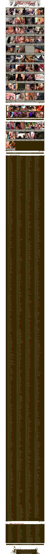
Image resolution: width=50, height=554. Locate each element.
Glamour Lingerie (19, 401)
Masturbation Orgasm (28, 302)
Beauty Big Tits (10, 329)
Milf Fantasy (27, 379)
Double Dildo (18, 279)
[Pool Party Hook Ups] (30, 71)
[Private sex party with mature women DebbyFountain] (30, 138)
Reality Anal (36, 193)
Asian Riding (9, 281)
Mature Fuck (27, 328)
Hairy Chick (18, 433)
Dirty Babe (18, 266)
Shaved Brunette (37, 273)
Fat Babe (18, 317)
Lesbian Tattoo (28, 280)
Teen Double (36, 389)
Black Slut (9, 402)
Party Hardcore (28, 488)
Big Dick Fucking (10, 363)
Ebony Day (18, 541)
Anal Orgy (9, 237)
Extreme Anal (18, 306)
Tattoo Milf (36, 370)
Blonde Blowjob (10, 418)
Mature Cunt (27, 318)
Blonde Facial (10, 423)
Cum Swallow (18, 237)
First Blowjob (19, 345)
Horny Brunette (19, 474)
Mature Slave (27, 354)
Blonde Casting (10, 419)
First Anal (18, 344)
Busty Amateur (10, 497)
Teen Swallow (36, 414)
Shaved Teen (36, 280)
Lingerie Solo (28, 292)
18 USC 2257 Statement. (25, 553)
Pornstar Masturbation (29, 507)
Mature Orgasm (28, 343)
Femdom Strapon (19, 335)
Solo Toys (36, 325)
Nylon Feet (27, 447)
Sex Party (36, 262)
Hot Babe (18, 488)
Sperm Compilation (37, 329)
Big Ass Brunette (10, 342)
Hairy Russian (19, 443)
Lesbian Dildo (28, 248)
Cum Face (18, 228)
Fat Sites (27, 536)
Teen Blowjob (36, 380)
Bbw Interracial (10, 306)
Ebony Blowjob (19, 288)
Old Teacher (27, 460)
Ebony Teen (18, 302)
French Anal (18, 360)
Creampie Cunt (19, 220)
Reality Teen (36, 194)
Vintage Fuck (36, 455)
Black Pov (9, 399)
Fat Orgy (18, 326)
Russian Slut (36, 248)
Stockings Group (37, 347)
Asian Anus (9, 255)
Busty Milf (9, 508)
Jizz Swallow (27, 203)
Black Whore (9, 411)
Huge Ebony (18, 498)
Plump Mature (27, 499)
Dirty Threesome (19, 274)
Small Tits (36, 311)
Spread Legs (36, 333)
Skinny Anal (36, 289)
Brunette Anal (10, 469)
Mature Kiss (27, 333)
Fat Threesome (19, 329)
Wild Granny (36, 491)
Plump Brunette (28, 498)
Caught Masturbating (11, 514)
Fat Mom (18, 325)
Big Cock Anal (10, 353)
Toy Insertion (37, 435)
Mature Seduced (28, 352)
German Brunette (19, 378)
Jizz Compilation (28, 200)
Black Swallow (10, 406)
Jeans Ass (27, 198)
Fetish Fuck (18, 337)
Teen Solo (36, 410)
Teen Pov (36, 405)
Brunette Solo (10, 491)
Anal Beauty (9, 226)
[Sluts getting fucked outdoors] (30, 129)
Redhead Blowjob (37, 198)
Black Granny (9, 391)
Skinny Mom (36, 300)
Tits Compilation (37, 432)
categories (14, 119)
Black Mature (9, 393)
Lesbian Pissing (28, 265)
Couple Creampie (19, 211)
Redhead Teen (36, 209)
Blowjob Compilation (11, 443)
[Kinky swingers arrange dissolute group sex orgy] (10, 33)
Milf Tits (27, 401)
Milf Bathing (27, 371)
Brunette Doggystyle (11, 479)
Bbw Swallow (9, 320)
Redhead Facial (37, 201)
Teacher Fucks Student (38, 372)
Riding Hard (36, 225)
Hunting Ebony (28, 531)
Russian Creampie (37, 235)
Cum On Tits (18, 234)
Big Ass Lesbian (10, 346)
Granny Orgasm (19, 419)
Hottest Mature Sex (38, 527)
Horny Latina (18, 480)
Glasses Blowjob (19, 402)
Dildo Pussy (18, 263)
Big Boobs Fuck (10, 351)
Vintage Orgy (36, 463)
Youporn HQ (10, 540)
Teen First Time (37, 393)
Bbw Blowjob (9, 301)
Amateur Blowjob (10, 163)
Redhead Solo (36, 208)
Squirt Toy (36, 338)
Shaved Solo (36, 279)
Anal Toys (9, 245)
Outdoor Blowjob (28, 471)
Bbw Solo (9, 317)
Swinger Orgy (36, 366)
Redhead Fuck (36, 202)
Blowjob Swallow (10, 445)
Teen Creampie (37, 384)
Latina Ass (27, 220)
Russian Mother (37, 244)
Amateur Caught (10, 166)
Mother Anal (27, 426)
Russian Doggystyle (37, 236)
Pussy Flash (36, 175)
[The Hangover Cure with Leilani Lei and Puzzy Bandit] (20, 52)
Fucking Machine (19, 371)
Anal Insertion (10, 235)
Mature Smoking (28, 356)
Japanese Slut (28, 194)
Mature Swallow (28, 361)
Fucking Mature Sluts (29, 540)
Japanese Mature (28, 189)
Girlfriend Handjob (19, 399)
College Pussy (19, 201)
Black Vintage (10, 410)
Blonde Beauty (10, 415)
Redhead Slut (36, 207)
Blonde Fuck (9, 425)
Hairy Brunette (19, 432)
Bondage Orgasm (10, 447)
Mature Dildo (27, 319)
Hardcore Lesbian (19, 452)
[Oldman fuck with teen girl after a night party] (20, 90)
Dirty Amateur (19, 265)
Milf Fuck (27, 381)
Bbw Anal (9, 300)
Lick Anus (27, 288)
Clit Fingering (19, 185)
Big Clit (9, 352)
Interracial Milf (19, 518)
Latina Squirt (28, 235)
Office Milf (27, 452)
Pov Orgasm (27, 518)
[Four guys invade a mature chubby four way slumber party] (30, 90)
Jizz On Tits (27, 202)
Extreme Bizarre (19, 307)
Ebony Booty (18, 289)
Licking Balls (28, 290)
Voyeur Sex (36, 469)
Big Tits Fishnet (10, 369)
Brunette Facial (10, 480)
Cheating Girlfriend (19, 157)
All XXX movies (25, 111)
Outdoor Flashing (28, 472)
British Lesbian (10, 463)
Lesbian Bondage (28, 244)
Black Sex (9, 401)
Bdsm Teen (9, 325)
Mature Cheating (28, 315)
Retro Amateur (37, 211)
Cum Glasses (18, 229)
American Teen (10, 225)
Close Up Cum (18, 191)
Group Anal (18, 423)
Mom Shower (27, 415)
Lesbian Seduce (28, 270)
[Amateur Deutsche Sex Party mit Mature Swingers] (39, 24)
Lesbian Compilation (28, 246)
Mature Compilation (28, 316)
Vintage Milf (36, 460)
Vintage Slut (36, 464)
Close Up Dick (19, 192)
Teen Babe (36, 378)
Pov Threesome (37, 156)
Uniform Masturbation (38, 444)
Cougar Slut (18, 209)
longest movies (28, 119)
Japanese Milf (28, 190)
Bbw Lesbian (9, 308)
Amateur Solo (9, 201)
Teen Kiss (36, 399)
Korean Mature (28, 217)
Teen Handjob (36, 398)
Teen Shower (36, 408)
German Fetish (19, 382)
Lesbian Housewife (28, 254)
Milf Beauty (27, 372)
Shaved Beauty (37, 270)
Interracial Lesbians (20, 517)
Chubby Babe (18, 166)
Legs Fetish (27, 238)
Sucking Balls (37, 354)
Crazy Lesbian (19, 217)
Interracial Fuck (19, 514)
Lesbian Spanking (28, 275)
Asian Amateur (10, 253)
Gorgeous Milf (19, 409)
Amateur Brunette (10, 164)
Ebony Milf (18, 297)
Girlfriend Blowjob (19, 396)
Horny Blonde (18, 472)
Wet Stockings (37, 474)
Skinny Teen (36, 301)
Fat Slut (18, 327)
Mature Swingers (28, 362)
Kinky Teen (27, 209)
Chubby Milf (18, 172)
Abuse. (31, 553)
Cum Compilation (19, 226)
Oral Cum (27, 463)
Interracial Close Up (20, 509)
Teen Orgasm (36, 402)
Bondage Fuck (9, 446)
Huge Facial (18, 499)
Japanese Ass (27, 171)
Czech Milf (18, 254)
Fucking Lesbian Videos (29, 539)
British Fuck (9, 461)
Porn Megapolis (37, 541)
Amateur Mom (9, 190)
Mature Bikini (28, 311)
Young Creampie (37, 508)
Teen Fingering (37, 392)
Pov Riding (27, 519)
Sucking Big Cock (37, 355)
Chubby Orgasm (19, 173)
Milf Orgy (27, 387)
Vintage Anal (36, 451)
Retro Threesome (37, 221)
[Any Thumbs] (39, 129)
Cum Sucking (18, 236)
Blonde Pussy (9, 436)
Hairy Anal (18, 429)
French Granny (19, 365)
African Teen (9, 157)
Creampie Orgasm (19, 221)
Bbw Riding (9, 316)
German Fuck (18, 383)
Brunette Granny (10, 482)
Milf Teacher (27, 399)
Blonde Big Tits (10, 416)
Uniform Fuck (36, 443)
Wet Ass (36, 470)
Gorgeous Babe (19, 405)
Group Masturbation (19, 426)
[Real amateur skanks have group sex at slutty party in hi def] (20, 138)
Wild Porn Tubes (10, 538)
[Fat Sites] (20, 99)
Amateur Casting (10, 165)
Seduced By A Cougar (37, 257)
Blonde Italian (10, 429)
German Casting (19, 379)
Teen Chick (36, 382)
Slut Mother (36, 309)
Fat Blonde (18, 318)
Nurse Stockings (28, 444)
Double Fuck (18, 280)
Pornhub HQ (40, 117)
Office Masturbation (28, 451)
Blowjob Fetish (10, 444)
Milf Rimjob (27, 391)
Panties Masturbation (29, 481)
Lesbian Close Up (28, 245)
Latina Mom (27, 229)
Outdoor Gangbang (28, 474)
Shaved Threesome (37, 281)
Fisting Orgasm (19, 354)
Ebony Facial (18, 290)
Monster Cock (27, 420)
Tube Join (32, 111)
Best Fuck (9, 336)
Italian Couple (28, 164)
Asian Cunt (9, 261)
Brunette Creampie (10, 478)
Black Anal (9, 382)
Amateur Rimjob (10, 198)
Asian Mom (9, 275)
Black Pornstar (10, 398)
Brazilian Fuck (10, 453)
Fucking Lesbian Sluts (29, 538)
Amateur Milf (9, 189)
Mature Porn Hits (37, 537)
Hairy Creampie (19, 434)
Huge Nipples (18, 501)
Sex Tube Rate (19, 532)
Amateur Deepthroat (10, 175)
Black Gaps (19, 537)
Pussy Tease (36, 183)
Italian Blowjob (28, 162)
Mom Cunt (27, 408)
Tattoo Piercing (37, 371)
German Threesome (19, 392)
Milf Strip (27, 396)
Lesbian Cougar (28, 247)
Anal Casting (9, 227)
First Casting (19, 346)
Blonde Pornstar (10, 434)
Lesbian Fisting (28, 252)
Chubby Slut (18, 175)
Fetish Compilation (19, 336)
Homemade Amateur (19, 460)
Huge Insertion (19, 500)
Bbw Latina (9, 307)
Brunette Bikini (10, 474)
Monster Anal (27, 419)
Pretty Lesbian (37, 162)
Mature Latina (28, 335)
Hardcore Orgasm (19, 454)
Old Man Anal (27, 456)
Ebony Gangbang (19, 292)
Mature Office (28, 342)
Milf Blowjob (27, 374)
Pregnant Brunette (37, 158)
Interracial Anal (19, 506)
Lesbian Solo (27, 274)
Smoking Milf (36, 316)
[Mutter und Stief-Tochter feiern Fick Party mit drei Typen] (20, 33)
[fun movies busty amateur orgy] (39, 90)
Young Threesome (37, 517)
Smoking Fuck (36, 315)
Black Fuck (9, 390)
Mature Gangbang (28, 329)
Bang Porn (10, 117)
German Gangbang (19, 384)
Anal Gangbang (10, 234)
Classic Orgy (18, 183)
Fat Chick (18, 320)
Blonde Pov (9, 435)
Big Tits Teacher (10, 374)
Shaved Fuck (36, 275)
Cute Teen (18, 248)
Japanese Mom (27, 191)
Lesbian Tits (27, 284)
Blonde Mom (9, 432)
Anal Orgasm (9, 236)
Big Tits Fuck (10, 370)
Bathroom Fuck (10, 299)
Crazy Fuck (18, 216)
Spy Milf (36, 336)
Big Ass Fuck (9, 344)
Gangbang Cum (18, 372)
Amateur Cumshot (10, 173)
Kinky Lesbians (28, 207)
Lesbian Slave (28, 272)
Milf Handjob (27, 383)
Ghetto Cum (18, 393)
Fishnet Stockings (19, 353)
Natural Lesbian (28, 436)
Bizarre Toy (9, 381)
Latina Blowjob (28, 221)
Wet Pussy (36, 473)
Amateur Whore (10, 211)
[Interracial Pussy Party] (39, 99)
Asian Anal (9, 254)
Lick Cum (27, 289)
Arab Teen (9, 252)
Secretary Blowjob (37, 253)
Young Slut (36, 514)
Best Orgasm (9, 338)
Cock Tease (18, 198)
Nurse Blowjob (28, 443)
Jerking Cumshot (28, 199)
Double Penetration (19, 281)
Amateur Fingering (10, 180)
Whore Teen (36, 481)
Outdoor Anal (27, 470)
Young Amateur (37, 499)
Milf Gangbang (28, 382)
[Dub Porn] (30, 80)
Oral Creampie (28, 462)
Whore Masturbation (37, 478)
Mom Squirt (27, 417)
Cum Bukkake (18, 225)
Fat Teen (18, 328)
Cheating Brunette (10, 519)
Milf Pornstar (28, 389)
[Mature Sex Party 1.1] (10, 14)
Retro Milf (36, 218)
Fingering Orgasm (19, 342)
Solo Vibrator (37, 326)
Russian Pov (36, 246)
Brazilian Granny (10, 454)
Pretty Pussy (36, 163)
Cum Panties (18, 235)
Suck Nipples (36, 353)
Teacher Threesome (37, 375)
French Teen (18, 369)
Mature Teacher (28, 364)
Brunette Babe (10, 470)
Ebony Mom (18, 298)
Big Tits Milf (10, 373)
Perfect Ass (27, 491)
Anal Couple (9, 229)
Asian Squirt (9, 284)
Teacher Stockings (37, 374)
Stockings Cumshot (37, 343)
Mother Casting (28, 428)
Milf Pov (27, 390)
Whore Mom (36, 479)
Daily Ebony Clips (20, 538)
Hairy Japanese (19, 437)
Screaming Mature (37, 252)
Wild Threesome (37, 498)
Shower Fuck (36, 283)
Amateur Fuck (9, 181)
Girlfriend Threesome (20, 400)
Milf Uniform (27, 402)
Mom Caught (27, 406)
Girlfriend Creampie (19, 397)
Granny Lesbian (19, 417)
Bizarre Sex (9, 380)
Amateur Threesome (10, 209)
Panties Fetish (28, 480)
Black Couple (9, 388)
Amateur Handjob (10, 184)
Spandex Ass (36, 327)
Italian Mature (28, 167)
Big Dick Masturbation (11, 364)
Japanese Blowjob (28, 174)
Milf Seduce (27, 392)
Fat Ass (18, 316)
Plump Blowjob (28, 497)
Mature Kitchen (28, 334)
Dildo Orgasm (18, 262)
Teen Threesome (37, 416)
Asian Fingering (10, 264)
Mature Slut (27, 355)
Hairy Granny (18, 436)
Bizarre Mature (10, 379)
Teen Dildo (36, 387)
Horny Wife (18, 487)
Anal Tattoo (9, 243)
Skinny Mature (37, 298)
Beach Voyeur (9, 327)
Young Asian (36, 501)
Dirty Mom (18, 271)
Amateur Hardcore (10, 185)
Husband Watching (19, 505)
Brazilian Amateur (10, 451)
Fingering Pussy (19, 343)
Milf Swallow (27, 398)
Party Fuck (27, 487)
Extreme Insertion (19, 309)
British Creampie (10, 460)
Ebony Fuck (18, 291)
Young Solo (36, 515)
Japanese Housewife (28, 184)
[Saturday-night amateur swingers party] (30, 24)
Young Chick (36, 506)
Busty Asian (9, 499)
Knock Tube (19, 528)
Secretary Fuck (37, 254)
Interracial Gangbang (20, 515)
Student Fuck (36, 351)
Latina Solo (27, 234)
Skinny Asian (36, 290)
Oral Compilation (28, 461)
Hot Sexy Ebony (28, 529)
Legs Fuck (27, 239)
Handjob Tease (19, 447)
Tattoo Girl (36, 369)
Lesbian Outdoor (28, 264)
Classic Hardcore (19, 180)
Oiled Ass (27, 454)
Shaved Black (36, 271)
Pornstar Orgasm (28, 508)
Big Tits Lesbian (10, 372)
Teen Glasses (36, 396)
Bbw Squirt (9, 318)
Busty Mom (9, 509)
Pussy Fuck (36, 176)
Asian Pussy (9, 280)
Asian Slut (9, 282)
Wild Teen (36, 497)
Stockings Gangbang (37, 346)
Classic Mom (18, 182)
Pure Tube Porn (19, 530)
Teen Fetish (36, 391)
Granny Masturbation (19, 418)
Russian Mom (36, 243)
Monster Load (27, 423)
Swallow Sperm (37, 363)
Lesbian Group (28, 253)
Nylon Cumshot (28, 446)
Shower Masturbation (37, 284)
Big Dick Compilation (11, 361)
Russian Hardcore (37, 239)
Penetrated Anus (28, 489)
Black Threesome (10, 408)
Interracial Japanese (20, 516)
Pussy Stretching (37, 181)
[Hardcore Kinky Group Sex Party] (10, 99)
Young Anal (36, 500)
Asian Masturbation (10, 272)
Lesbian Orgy (27, 263)
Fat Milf (18, 324)
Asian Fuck (9, 266)
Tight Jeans (36, 429)
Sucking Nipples (37, 360)
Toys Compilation (37, 436)
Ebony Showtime (28, 527)
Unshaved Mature (37, 445)
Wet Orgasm (36, 472)
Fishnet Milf (18, 352)
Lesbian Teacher (28, 281)
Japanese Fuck (28, 180)
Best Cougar (9, 335)
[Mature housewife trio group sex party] (10, 138)
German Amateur (19, 373)
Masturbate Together (28, 301)
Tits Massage (36, 434)
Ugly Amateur (36, 437)
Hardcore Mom (18, 453)
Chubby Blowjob (19, 167)
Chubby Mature (19, 171)
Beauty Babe (9, 328)
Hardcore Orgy (19, 455)
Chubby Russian (19, 174)
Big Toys (9, 375)
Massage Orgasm (28, 300)
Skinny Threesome (37, 302)
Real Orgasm (36, 192)
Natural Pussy (28, 438)
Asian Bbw (9, 257)
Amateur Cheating (10, 167)
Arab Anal (9, 248)
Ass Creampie (9, 288)
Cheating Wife (19, 163)
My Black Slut (28, 532)
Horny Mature (18, 481)
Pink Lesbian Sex (37, 540)
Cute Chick (18, 245)
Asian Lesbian (10, 270)
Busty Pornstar (10, 510)
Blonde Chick (9, 420)
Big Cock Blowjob (10, 354)
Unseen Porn (10, 537)
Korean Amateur (28, 216)
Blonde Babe (9, 414)
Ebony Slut (18, 301)
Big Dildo (9, 365)
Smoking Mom (36, 317)
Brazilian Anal (10, 452)
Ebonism (18, 540)
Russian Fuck (36, 237)
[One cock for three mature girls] (20, 14)
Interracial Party (28, 157)
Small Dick (36, 310)
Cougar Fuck (18, 207)
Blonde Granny (10, 427)
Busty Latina (9, 506)
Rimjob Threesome (37, 227)
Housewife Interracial (20, 491)
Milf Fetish (27, 380)
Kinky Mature (27, 208)
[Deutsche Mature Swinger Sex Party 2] (30, 14)
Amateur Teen (9, 208)
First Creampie (19, 347)
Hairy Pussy (18, 442)
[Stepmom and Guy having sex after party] (39, 138)
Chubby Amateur (19, 164)
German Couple (19, 380)
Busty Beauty (9, 501)
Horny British (19, 473)
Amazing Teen (9, 217)
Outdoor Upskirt (28, 479)
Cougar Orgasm (19, 208)
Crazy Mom (18, 218)
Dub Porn (17, 117)
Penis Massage (28, 490)
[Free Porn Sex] (39, 14)
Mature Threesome (28, 365)
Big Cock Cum (9, 356)
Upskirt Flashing (37, 446)
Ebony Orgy (18, 300)
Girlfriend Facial (19, 398)
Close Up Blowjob (19, 189)
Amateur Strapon (10, 203)
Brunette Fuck (10, 481)
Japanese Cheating (28, 176)
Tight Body (36, 428)
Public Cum (36, 166)
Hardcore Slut (19, 456)
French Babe (18, 361)
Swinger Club (36, 364)
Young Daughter (37, 509)
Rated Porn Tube (19, 531)
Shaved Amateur (37, 266)
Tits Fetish (36, 433)
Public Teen (36, 172)
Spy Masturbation (37, 335)
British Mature (10, 464)
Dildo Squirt (18, 264)
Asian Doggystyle (10, 262)
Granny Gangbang (19, 414)
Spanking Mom (36, 328)
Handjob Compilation (19, 445)
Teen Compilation (37, 383)
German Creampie (19, 381)
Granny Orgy (18, 420)
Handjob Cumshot (19, 446)
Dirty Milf (18, 270)
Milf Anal (27, 369)
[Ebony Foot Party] (20, 80)
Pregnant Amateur (37, 157)
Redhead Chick (37, 199)
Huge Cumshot (18, 496)
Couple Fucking (19, 212)
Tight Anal (36, 425)
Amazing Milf (9, 216)
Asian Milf (9, 274)
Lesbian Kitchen (28, 256)
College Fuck (18, 200)
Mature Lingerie (28, 337)
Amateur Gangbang (10, 182)
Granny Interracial (19, 416)
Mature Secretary (28, 351)
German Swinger (19, 390)
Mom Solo (27, 416)
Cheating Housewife (19, 158)
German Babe (18, 375)
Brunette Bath (10, 471)
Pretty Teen (36, 164)
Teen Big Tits (37, 379)
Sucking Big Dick (37, 356)
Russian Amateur (37, 228)
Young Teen (36, 516)
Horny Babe (18, 470)
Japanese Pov (27, 193)
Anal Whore (9, 246)
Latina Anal (27, 219)
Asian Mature (9, 273)
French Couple (19, 363)
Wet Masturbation (37, 471)
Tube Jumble (10, 536)
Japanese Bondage (28, 175)
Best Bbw (9, 333)
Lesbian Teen (27, 282)
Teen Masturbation (37, 401)
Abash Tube (10, 541)
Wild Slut (36, 496)
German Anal (18, 374)
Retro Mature (36, 217)
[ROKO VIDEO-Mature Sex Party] (10, 24)
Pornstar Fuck (28, 506)
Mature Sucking (28, 360)
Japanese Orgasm (28, 192)
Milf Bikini (27, 373)
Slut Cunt (36, 308)
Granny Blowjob (19, 411)
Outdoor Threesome (28, 478)
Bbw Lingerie (9, 309)
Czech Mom (18, 255)
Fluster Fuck (25, 117)
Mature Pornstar (28, 347)
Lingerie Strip (28, 293)
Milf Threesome (28, 400)
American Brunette (10, 220)
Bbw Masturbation (10, 310)
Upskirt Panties (37, 447)
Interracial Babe (19, 507)
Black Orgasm (9, 396)
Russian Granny (37, 238)
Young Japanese (37, 510)
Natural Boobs (28, 435)
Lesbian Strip (28, 279)
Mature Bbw (27, 306)
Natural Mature (28, 437)
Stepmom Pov (36, 342)
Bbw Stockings (10, 319)
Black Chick (9, 387)
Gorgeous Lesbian (19, 408)
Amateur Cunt (9, 174)
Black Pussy (9, 400)
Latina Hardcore (28, 225)
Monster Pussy (28, 424)
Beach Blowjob (10, 326)
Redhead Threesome (37, 210)
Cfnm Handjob (9, 516)
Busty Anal (9, 498)
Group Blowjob (19, 424)
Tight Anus (36, 426)
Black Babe (9, 384)
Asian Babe (9, 256)
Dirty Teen (18, 273)
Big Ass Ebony (10, 343)
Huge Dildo (18, 497)
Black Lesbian (10, 392)
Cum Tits (18, 238)
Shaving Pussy (37, 282)
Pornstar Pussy (28, 509)
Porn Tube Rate (19, 529)
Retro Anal (36, 212)
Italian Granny (28, 165)
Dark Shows (19, 539)
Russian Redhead (37, 247)
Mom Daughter (27, 409)
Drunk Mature (18, 282)
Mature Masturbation (28, 338)
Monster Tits (27, 425)
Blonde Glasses (10, 426)
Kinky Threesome (28, 210)
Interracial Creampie (20, 510)
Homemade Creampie (19, 462)
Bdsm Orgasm (9, 324)
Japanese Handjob (28, 182)
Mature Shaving (28, 353)
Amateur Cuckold (10, 172)
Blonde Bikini (10, 417)
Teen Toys (36, 418)
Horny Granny (18, 479)
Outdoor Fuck (27, 473)
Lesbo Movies (37, 532)
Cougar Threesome (19, 210)
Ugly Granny (36, 438)
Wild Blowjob (36, 490)
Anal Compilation (10, 228)
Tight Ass (36, 427)
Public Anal (36, 165)
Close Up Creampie (19, 190)
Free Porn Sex (10, 111)
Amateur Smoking (10, 200)
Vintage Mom (36, 461)
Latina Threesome (28, 237)
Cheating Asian (10, 517)
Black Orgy (9, 397)
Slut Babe (36, 307)
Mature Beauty (28, 307)
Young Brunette (37, 505)
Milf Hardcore (28, 384)
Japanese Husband (28, 185)
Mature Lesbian (28, 336)
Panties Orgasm (28, 482)
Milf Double (27, 378)
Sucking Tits (36, 361)
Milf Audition (28, 370)
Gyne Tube (18, 527)
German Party (18, 389)
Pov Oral (27, 517)
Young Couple (36, 507)
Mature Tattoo (28, 363)
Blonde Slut (9, 437)
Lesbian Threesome (28, 283)
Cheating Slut (19, 162)
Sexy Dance (36, 265)
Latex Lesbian (28, 218)
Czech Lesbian (19, 252)
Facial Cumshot (19, 311)
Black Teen (9, 407)
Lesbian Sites (37, 530)
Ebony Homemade (19, 293)
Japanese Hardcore (28, 183)
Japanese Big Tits (28, 173)
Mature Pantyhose (28, 345)
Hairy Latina (18, 438)
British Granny (10, 462)
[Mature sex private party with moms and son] (10, 90)
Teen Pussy (36, 406)
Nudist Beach (27, 442)
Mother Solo (27, 433)
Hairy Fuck (18, 435)
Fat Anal (18, 315)
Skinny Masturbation (37, 297)
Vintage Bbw (36, 452)
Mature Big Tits (28, 310)
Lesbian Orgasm (28, 262)
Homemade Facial (19, 463)
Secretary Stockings (37, 255)
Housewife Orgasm (19, 492)
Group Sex (18, 427)
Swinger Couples (37, 365)
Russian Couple (37, 234)
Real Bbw (36, 184)
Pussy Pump (36, 180)
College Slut (18, 202)
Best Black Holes (19, 536)
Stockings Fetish (37, 344)
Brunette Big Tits (10, 473)
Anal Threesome (10, 244)
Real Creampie (37, 191)
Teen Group (36, 397)
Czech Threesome (19, 257)
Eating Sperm (18, 284)
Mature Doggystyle (28, 320)
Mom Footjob (27, 410)
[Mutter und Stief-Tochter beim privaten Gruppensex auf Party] (10, 71)
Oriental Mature (28, 469)
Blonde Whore (9, 442)
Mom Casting (27, 405)
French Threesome (19, 370)
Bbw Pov (9, 315)
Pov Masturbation (28, 516)
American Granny (10, 221)
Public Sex (36, 171)
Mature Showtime (37, 538)
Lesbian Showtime (37, 529)
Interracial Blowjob (19, 508)
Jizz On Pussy (28, 201)
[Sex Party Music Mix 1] (30, 33)
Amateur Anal (9, 158)
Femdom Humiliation (19, 333)
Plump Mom (27, 501)
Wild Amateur (36, 489)
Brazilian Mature (10, 455)
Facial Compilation (19, 310)
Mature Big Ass (28, 308)
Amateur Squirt (10, 202)
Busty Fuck (9, 505)
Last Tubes (32, 117)
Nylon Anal (27, 445)
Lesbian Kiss (27, 255)
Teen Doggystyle (37, 388)
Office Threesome (28, 453)
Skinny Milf (36, 299)
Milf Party (27, 388)
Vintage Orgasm (37, 462)
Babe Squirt (9, 298)
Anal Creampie (10, 230)
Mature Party (27, 346)
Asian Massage (10, 271)
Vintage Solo (36, 465)
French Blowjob (19, 362)
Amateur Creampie (10, 171)
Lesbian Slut (27, 273)
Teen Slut (36, 409)
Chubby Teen (18, 176)
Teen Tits (36, 417)
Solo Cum (36, 318)
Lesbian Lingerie (28, 257)
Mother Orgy (27, 432)
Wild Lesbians (37, 492)
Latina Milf (27, 228)
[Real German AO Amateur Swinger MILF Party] (20, 24)
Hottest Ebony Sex (29, 530)
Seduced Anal (36, 256)
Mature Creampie (28, 317)
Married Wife (27, 297)
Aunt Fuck (9, 293)
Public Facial (37, 167)
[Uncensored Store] (10, 52)
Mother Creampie (28, 429)
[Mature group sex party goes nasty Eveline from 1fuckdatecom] (10, 80)
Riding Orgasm (37, 226)
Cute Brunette (19, 244)
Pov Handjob (27, 515)
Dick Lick (18, 261)
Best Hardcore (10, 337)
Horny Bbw (18, 471)
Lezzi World (37, 536)
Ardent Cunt (40, 111)
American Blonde (10, 219)
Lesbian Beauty (28, 243)
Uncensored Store (18, 111)
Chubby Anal (18, 165)
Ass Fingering (10, 289)
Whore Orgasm (36, 480)
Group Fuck (18, 425)
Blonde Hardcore (10, 428)
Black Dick (9, 389)
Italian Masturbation (29, 166)
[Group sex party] (20, 71)
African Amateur (10, 156)
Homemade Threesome (19, 469)
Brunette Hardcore (10, 483)
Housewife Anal (19, 489)
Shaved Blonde (37, 272)
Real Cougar (36, 189)
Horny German (18, 478)
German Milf (18, 387)
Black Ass (9, 383)
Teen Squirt (36, 411)
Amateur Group (10, 183)
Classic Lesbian (19, 181)
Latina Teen (27, 236)
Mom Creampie (27, 407)
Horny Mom (18, 483)
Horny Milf (18, 482)
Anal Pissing (9, 239)
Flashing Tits (19, 355)
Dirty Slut (18, 272)
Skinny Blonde (37, 292)
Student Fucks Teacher (38, 352)
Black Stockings (10, 405)
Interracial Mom (19, 519)
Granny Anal (18, 410)
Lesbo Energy (37, 531)
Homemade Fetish (19, 464)
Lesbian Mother (28, 261)
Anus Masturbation (10, 247)
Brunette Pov (9, 488)
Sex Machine (36, 261)
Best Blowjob (9, 334)
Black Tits (9, 409)
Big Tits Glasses (10, 371)
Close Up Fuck (19, 193)
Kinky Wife (27, 211)
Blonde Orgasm (10, 433)
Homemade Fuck (19, 465)
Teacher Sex (36, 373)
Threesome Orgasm (37, 424)
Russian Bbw (36, 230)
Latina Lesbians (28, 226)
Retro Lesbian (37, 216)
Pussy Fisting (37, 174)
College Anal (18, 199)
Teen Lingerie (37, 400)
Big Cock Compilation (11, 355)
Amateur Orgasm (10, 193)
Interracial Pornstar (29, 158)
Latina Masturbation (28, 227)
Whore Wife (36, 483)
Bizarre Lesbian (10, 378)
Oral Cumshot (27, 464)
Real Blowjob (36, 185)
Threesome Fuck (37, 423)
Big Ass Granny (10, 345)
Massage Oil (27, 299)
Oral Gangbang (28, 465)
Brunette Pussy (10, 489)
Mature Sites (37, 539)
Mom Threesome (28, 418)
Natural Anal (27, 434)
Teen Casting (36, 381)
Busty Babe (9, 500)
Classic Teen (18, 184)
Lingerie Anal (28, 291)
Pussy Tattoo (36, 182)
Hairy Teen (18, 444)
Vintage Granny (37, 456)
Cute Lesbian (18, 246)
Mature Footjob (28, 326)
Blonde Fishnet (10, 424)
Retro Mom (36, 219)
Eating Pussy (18, 283)
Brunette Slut (10, 490)
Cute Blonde (18, 243)
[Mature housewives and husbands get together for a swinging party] (39, 52)
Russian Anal (36, 229)
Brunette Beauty (10, 472)
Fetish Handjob (19, 338)
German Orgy (18, 388)
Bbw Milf (9, 311)
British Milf (9, 465)
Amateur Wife (9, 212)
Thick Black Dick (37, 420)
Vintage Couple (37, 454)
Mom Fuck (27, 411)
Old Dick (27, 455)
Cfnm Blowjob (9, 515)
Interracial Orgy (28, 156)
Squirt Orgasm (37, 337)
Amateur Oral (9, 192)
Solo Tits (36, 324)
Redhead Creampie (37, 200)
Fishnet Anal (18, 351)
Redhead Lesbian (37, 203)
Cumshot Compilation (19, 239)
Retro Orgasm (36, 220)
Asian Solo (9, 283)
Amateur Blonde (10, 162)
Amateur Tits (9, 210)
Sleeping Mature (37, 306)
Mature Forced (28, 327)
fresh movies (23, 119)
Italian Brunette (28, 163)
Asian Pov (9, 279)
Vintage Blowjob (37, 453)
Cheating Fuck (19, 156)
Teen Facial (36, 390)
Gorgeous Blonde (19, 406)
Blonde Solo (9, 438)
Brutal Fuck (9, 496)
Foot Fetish (18, 356)
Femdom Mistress (19, 334)
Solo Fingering (37, 320)
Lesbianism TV (37, 528)
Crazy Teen (18, 219)
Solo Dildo (36, 319)
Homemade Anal (19, 461)
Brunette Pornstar (10, 487)
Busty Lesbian (10, 507)
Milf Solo (27, 393)
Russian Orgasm (37, 245)
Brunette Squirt (10, 492)
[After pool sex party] (20, 129)
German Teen (18, 391)
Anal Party (9, 238)
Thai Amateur (36, 419)
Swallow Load (36, 362)
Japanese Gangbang (28, 181)
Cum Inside (18, 230)
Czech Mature (18, 253)
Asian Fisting (10, 265)
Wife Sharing (36, 487)
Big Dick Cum (9, 362)
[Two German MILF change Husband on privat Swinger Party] (39, 33)
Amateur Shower (10, 199)
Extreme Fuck (18, 308)
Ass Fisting (9, 290)
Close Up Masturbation (20, 194)
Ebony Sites (28, 528)
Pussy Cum (36, 173)
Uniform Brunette (37, 442)
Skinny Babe (36, 291)
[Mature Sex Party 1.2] (39, 71)
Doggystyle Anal (19, 275)
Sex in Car (36, 264)
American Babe (10, 218)
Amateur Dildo (10, 176)
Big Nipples (9, 366)
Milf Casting (27, 375)
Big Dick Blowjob (10, 360)
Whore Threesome (37, 482)
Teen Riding (36, 407)
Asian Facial (9, 263)
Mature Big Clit (28, 309)
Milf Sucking (27, 397)
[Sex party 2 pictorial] (39, 80)
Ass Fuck (9, 291)
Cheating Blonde (10, 518)
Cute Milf (18, 247)
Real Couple (36, 190)
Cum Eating (18, 227)
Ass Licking (9, 292)
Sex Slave (36, 263)
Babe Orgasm (9, 297)
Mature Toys (27, 366)
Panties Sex (27, 483)
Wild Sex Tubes (10, 539)
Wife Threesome (37, 488)
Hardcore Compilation (20, 451)
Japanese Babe (28, 172)
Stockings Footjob (37, 345)
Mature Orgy (27, 344)
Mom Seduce (27, 414)
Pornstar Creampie (28, 505)
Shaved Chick (36, 274)
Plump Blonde (27, 496)
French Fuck (18, 364)
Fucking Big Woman (29, 537)
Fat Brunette (18, 319)
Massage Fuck (27, 298)
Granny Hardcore (19, 415)
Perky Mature (27, 492)
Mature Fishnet (28, 324)
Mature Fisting (28, 325)
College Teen (18, 203)
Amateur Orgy (9, 194)
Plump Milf (27, 500)
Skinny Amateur (37, 288)
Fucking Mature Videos (29, 541)
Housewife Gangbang (19, 490)
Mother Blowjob (28, 427)
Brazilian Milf (10, 456)
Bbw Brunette (9, 302)
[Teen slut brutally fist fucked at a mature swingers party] (30, 99)
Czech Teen (18, 256)
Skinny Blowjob (37, 293)
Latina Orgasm (28, 230)
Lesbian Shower (28, 271)
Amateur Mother (10, 191)
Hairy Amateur (19, 428)
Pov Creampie (27, 514)
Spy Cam (36, 334)
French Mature (19, 366)
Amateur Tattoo (10, 207)
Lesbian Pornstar (28, 266)
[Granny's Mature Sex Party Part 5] (30, 52)
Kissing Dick (27, 212)
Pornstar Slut (28, 510)
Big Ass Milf (9, 347)
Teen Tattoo (36, 415)
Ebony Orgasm (18, 299)
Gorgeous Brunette (19, 407)
